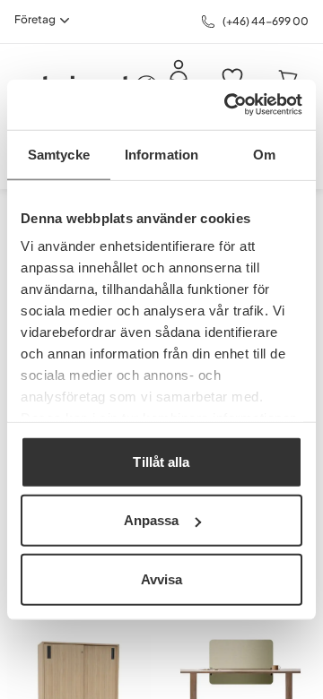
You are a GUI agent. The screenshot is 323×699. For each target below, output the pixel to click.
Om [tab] (264, 153)
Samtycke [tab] (59, 153)
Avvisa (162, 578)
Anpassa (151, 520)
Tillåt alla (161, 461)
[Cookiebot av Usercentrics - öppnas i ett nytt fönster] (227, 104)
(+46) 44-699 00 (266, 21)
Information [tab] (161, 153)
